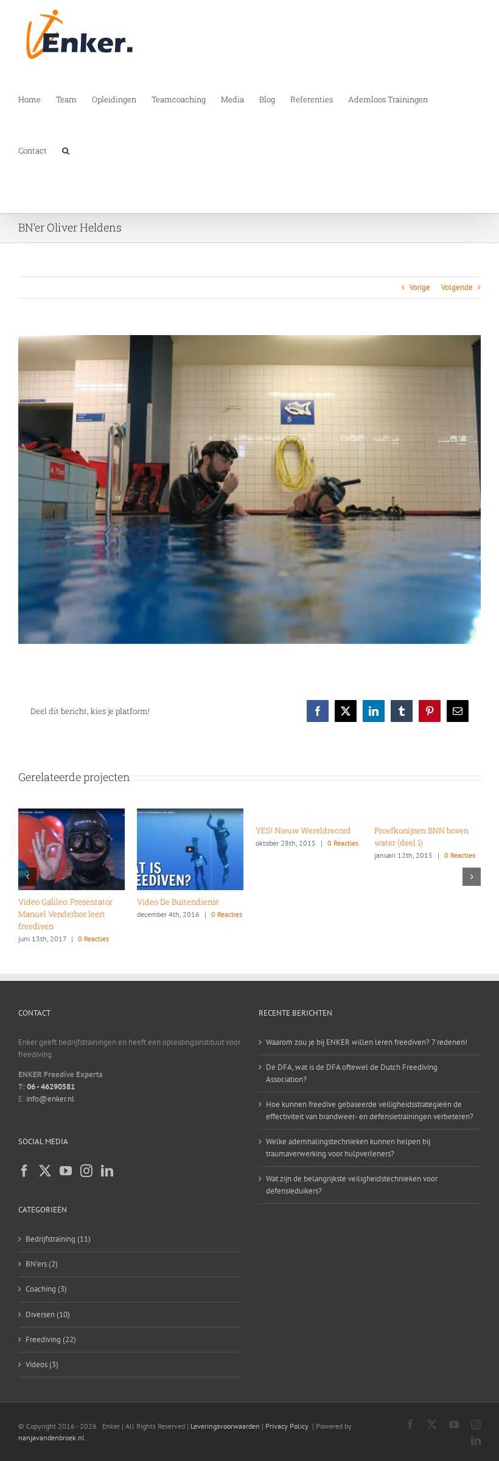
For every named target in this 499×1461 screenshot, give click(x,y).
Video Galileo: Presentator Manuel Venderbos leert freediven (303, 914)
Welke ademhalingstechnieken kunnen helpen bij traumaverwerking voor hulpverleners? (348, 1147)
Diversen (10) (48, 1314)
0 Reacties (103, 855)
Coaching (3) (46, 1289)
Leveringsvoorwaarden (225, 1426)
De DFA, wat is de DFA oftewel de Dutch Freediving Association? (352, 1073)
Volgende (457, 287)
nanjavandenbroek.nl (51, 1437)
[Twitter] (45, 1171)
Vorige (420, 287)
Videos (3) (42, 1364)
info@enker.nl (50, 1099)
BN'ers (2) (42, 1264)
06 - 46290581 (51, 1086)
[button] (65, 149)
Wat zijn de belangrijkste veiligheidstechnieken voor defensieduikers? (352, 1184)
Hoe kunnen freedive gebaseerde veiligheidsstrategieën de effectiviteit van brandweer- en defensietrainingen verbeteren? (369, 1110)
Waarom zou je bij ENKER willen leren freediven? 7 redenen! (366, 1042)
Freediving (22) (51, 1339)
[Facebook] (24, 1171)
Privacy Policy (287, 1426)
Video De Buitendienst (415, 901)
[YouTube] (66, 1171)
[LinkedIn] (107, 1171)
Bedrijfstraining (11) (58, 1239)
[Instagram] (86, 1171)
